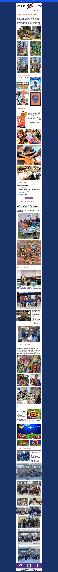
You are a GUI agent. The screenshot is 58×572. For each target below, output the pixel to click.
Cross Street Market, (26, 210)
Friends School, (36, 457)
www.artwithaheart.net (28, 570)
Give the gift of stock (22, 188)
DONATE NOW (29, 197)
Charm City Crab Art (20, 211)
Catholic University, (34, 460)
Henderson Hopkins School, (33, 117)
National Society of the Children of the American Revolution (35, 456)
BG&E (34, 461)
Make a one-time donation (22, 187)
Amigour (28, 22)
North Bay (36, 311)
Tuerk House (23, 207)
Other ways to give (21, 192)
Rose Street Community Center (23, 288)
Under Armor (37, 459)
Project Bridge (38, 116)
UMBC (35, 456)
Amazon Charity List (26, 191)
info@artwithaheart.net (34, 570)
